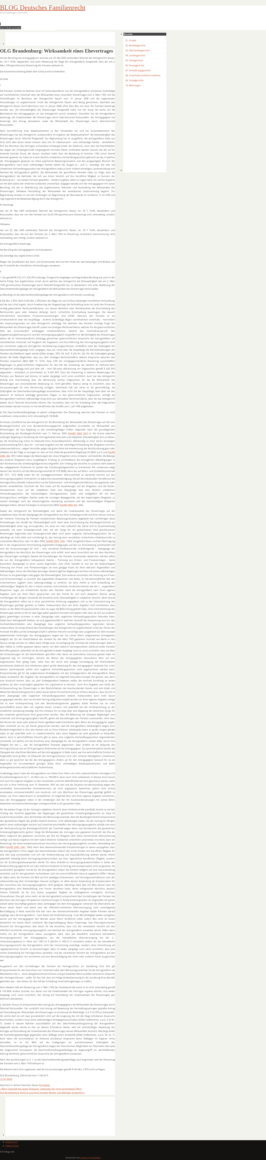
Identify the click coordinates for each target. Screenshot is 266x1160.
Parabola (84, 1158)
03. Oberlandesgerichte (137, 50)
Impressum (11, 1142)
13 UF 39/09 (6, 1079)
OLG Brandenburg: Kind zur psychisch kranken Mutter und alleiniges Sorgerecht (42, 1092)
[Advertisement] (56, 23)
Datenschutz (12, 1145)
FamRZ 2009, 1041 (55, 541)
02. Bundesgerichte (135, 45)
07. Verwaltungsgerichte (138, 70)
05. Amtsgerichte (134, 60)
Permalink (44, 1085)
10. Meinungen (133, 85)
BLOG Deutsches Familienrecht (42, 7)
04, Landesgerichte (135, 55)
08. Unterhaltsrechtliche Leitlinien (143, 75)
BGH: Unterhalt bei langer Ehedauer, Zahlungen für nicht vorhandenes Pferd (40, 1088)
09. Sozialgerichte (134, 80)
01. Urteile (130, 40)
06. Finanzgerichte (134, 65)
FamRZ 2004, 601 (78, 433)
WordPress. (96, 1158)
